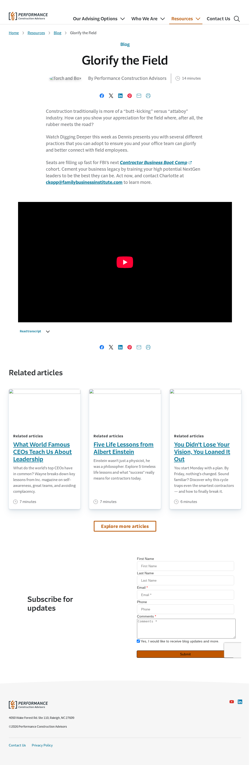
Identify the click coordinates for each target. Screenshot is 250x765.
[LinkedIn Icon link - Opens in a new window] (240, 702)
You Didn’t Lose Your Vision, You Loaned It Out (202, 452)
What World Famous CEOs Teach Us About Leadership (42, 452)
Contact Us (17, 745)
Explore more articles (125, 526)
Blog (57, 33)
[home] (28, 15)
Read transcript (30, 331)
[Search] (236, 18)
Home (14, 33)
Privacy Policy (42, 745)
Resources (36, 33)
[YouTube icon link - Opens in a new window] (232, 702)
